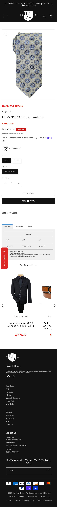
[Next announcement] (52, 5)
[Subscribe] (48, 470)
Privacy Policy (10, 401)
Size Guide (9, 392)
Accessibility (10, 404)
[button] (5, 16)
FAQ (7, 389)
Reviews (4, 258)
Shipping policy (28, 500)
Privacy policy (45, 496)
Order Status (10, 386)
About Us (9, 412)
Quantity (5, 178)
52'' (18, 161)
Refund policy (32, 496)
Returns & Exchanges (13, 398)
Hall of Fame (10, 418)
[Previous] (3, 305)
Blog (7, 421)
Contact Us (9, 424)
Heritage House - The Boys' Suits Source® (28, 493)
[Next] (54, 305)
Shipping (5, 133)
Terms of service (14, 500)
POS (45, 493)
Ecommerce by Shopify (15, 496)
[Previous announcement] (5, 5)
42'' (8, 161)
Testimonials (10, 415)
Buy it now (28, 201)
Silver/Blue (11, 172)
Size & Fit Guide (9, 213)
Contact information (44, 500)
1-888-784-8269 (10, 438)
